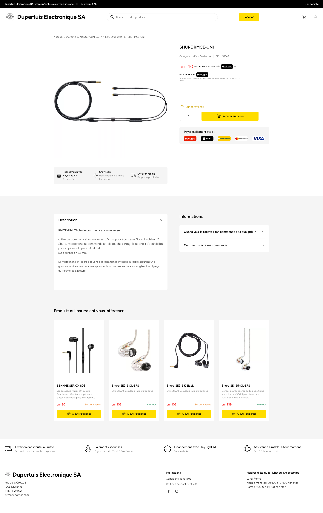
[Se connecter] (316, 17)
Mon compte (311, 4)
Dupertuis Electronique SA (51, 16)
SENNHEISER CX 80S (71, 385)
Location (249, 17)
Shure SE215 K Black (180, 385)
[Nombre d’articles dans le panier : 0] (304, 17)
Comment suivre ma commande (205, 245)
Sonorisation (71, 36)
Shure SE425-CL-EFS (236, 385)
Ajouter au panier (233, 116)
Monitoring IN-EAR (90, 36)
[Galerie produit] (110, 101)
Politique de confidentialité (181, 484)
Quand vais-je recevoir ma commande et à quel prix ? (220, 232)
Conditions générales (178, 478)
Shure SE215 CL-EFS (125, 385)
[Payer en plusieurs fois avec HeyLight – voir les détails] (235, 67)
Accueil (58, 36)
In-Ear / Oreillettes (112, 36)
